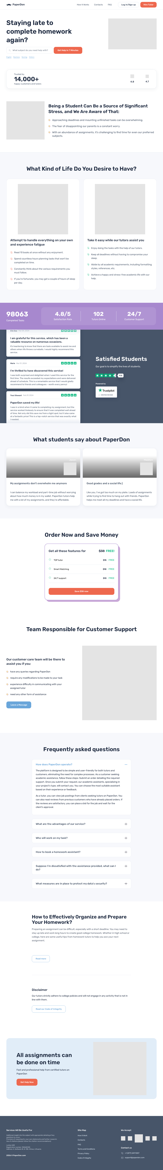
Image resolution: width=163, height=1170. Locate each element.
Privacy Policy (83, 1153)
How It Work (82, 1135)
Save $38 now (81, 591)
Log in (128, 4)
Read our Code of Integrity (49, 1009)
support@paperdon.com (134, 1157)
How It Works (83, 4)
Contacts (98, 4)
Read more (41, 958)
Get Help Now (27, 1082)
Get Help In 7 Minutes (68, 50)
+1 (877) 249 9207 (132, 1153)
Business (16, 57)
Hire (148, 4)
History (31, 57)
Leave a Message (19, 705)
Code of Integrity (84, 1158)
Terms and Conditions (86, 1149)
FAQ (110, 4)
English (8, 57)
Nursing (24, 57)
